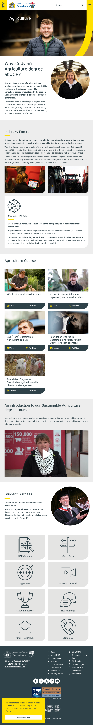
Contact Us (68, 637)
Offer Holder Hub (25, 637)
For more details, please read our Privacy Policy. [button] (21, 709)
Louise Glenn (35, 418)
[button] (90, 5)
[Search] (82, 5)
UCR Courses (25, 555)
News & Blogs (68, 610)
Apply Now (25, 583)
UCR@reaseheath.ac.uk (15, 666)
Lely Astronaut (73, 147)
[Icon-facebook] (35, 681)
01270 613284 (14, 663)
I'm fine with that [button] (23, 717)
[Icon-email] (57, 681)
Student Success (25, 610)
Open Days (68, 555)
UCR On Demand (68, 583)
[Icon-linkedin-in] (51, 681)
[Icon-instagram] (41, 681)
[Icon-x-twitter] (46, 681)
